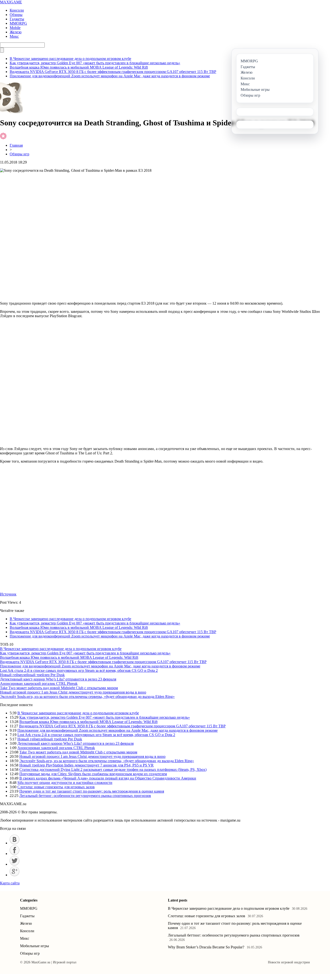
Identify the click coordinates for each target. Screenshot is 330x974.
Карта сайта (10, 883)
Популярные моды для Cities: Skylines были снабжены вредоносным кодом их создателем (93, 774)
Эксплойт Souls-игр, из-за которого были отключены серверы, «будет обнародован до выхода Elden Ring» (87, 697)
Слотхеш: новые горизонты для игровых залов (56, 787)
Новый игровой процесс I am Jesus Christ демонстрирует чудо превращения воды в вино (73, 692)
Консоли (17, 10)
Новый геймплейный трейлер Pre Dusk (32, 675)
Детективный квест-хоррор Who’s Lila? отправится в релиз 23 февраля (58, 679)
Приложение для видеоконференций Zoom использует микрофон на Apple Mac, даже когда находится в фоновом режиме (110, 76)
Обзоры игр (19, 154)
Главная (16, 145)
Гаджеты (17, 19)
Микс (14, 36)
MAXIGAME (11, 2)
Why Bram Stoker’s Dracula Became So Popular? (206, 947)
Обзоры (16, 15)
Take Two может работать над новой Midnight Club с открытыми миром (59, 688)
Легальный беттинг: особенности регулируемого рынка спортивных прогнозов (85, 796)
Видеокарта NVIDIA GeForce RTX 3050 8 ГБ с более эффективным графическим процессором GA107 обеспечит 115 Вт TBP (113, 72)
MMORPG (18, 23)
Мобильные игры (34, 946)
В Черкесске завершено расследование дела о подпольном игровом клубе (70, 59)
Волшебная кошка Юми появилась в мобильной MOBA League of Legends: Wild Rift (79, 67)
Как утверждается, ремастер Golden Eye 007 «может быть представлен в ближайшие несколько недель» (95, 63)
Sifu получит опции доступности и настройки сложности (64, 783)
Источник (8, 594)
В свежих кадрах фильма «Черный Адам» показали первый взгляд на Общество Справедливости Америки (107, 778)
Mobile (15, 28)
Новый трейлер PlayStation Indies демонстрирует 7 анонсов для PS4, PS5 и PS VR (86, 765)
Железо (16, 32)
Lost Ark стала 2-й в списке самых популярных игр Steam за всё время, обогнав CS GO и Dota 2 (79, 670)
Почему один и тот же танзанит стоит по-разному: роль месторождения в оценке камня (91, 791)
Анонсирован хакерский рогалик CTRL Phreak (39, 683)
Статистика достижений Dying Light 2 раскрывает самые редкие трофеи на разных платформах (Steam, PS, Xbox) (113, 769)
